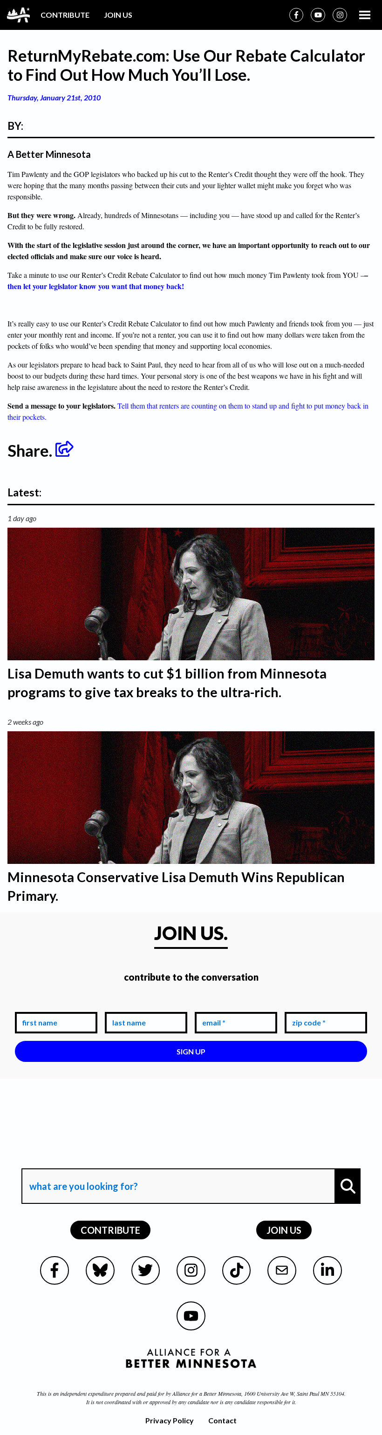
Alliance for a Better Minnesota (206, 1393)
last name (127, 1004)
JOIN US (118, 14)
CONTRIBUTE (65, 14)
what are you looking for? (82, 1160)
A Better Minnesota (49, 154)
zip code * (307, 1004)
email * (212, 1004)
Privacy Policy (169, 1420)
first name (37, 1004)
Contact (222, 1420)
